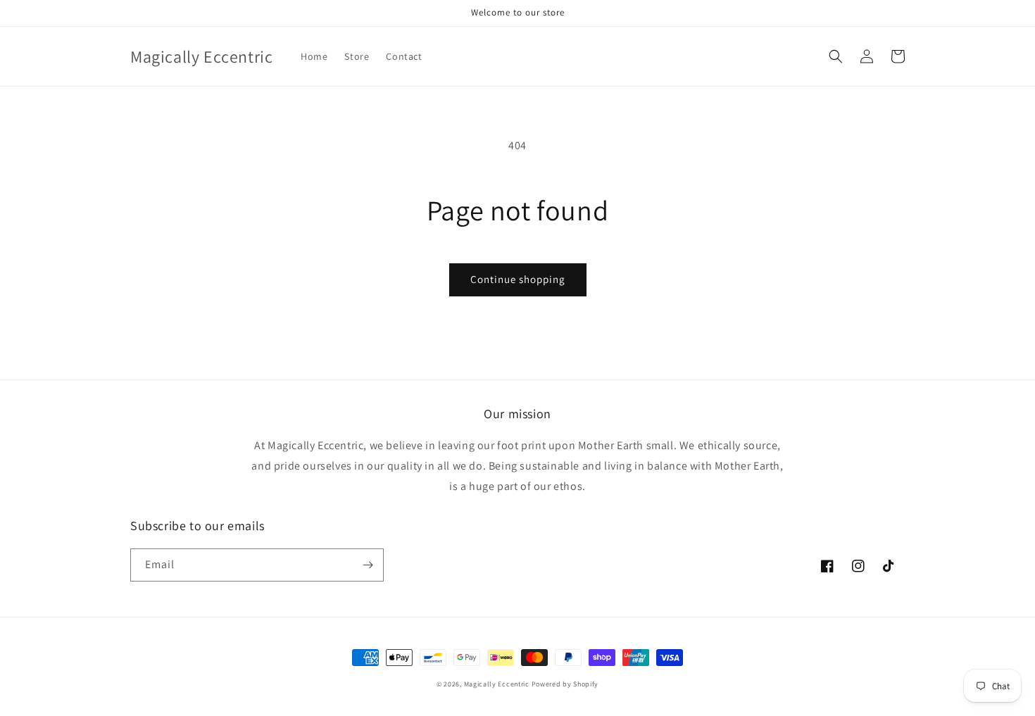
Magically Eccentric (498, 684)
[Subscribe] (367, 565)
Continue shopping (517, 279)
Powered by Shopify (565, 684)
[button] (835, 56)
